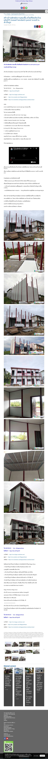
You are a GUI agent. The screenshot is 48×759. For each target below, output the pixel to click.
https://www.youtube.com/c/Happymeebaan (17, 97)
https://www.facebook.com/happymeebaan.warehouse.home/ (21, 99)
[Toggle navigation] (46, 11)
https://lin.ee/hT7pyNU (14, 91)
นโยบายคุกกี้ (9, 756)
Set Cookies (36, 755)
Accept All (42, 755)
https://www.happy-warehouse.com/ (17, 94)
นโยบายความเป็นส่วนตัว (28, 755)
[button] (44, 11)
